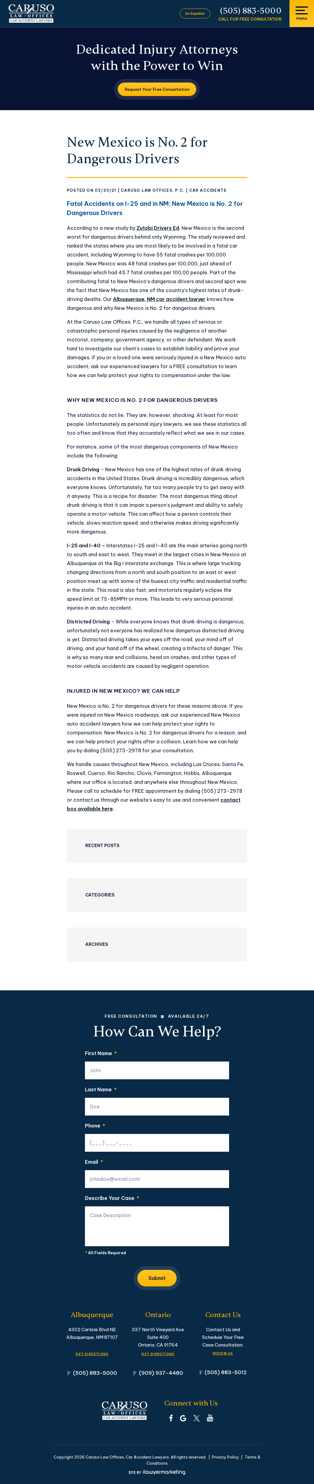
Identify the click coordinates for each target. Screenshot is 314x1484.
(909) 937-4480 (161, 1373)
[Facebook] (171, 1417)
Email (94, 1162)
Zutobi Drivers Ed (157, 228)
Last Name (101, 1089)
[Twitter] (196, 1417)
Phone (95, 1125)
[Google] (183, 1417)
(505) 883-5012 (226, 1372)
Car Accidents (208, 190)
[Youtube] (210, 1417)
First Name (101, 1053)
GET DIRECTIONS (92, 1354)
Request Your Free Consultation (157, 89)
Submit (157, 1278)
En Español (195, 13)
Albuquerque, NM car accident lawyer (159, 299)
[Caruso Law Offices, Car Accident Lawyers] (31, 13)
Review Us (223, 1353)
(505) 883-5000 (250, 11)
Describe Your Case (112, 1198)
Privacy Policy (225, 1457)
